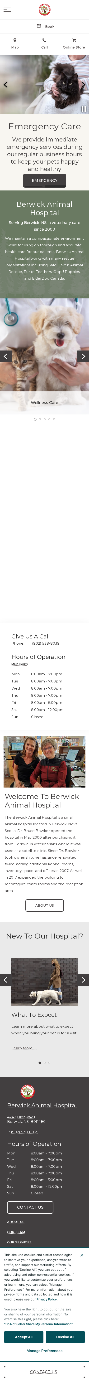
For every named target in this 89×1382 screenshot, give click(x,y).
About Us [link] (44, 905)
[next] (83, 85)
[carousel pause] (84, 109)
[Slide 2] (55, 186)
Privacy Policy (47, 1299)
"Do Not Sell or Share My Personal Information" (38, 1324)
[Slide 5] (54, 419)
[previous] (6, 85)
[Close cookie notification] (82, 1255)
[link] (45, 10)
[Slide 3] (45, 419)
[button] (7, 10)
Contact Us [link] (43, 1372)
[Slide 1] (34, 186)
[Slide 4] (49, 419)
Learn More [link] (22, 1048)
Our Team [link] (16, 1232)
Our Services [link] (19, 1242)
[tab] (20, 665)
